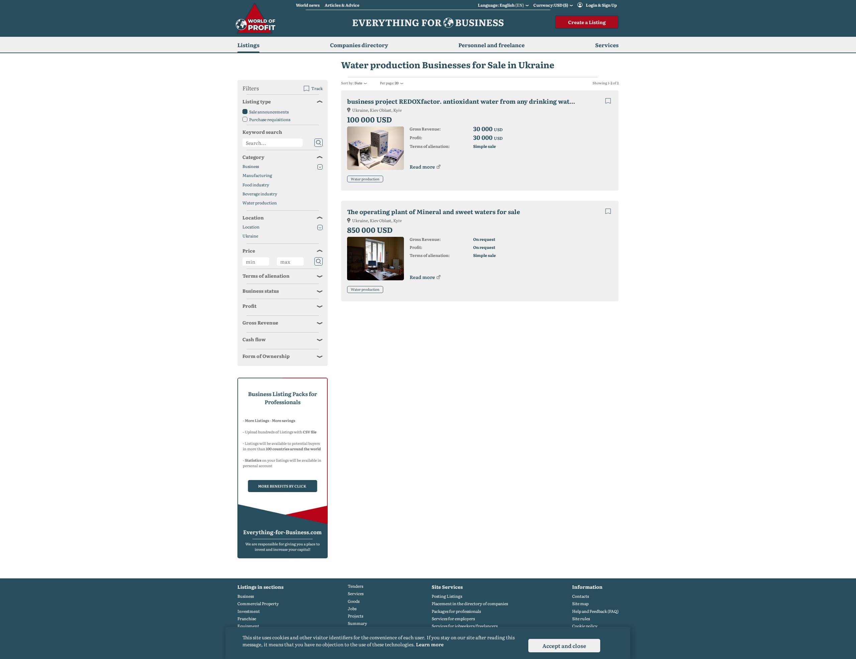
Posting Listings (447, 596)
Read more (422, 166)
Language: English (501, 5)
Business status (260, 290)
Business (250, 166)
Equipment (248, 626)
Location (253, 217)
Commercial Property (258, 603)
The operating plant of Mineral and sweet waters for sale (433, 211)
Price (248, 250)
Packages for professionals (456, 611)
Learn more (430, 644)
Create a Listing (587, 22)
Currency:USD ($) (550, 5)
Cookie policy (585, 626)
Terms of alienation (266, 275)
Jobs (352, 608)
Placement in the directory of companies (470, 603)
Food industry (255, 185)
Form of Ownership (266, 356)
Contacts (580, 596)
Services (355, 593)
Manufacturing (257, 175)
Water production (365, 178)
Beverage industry (259, 194)
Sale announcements (269, 112)
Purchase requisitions (269, 119)
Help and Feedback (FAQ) (595, 611)
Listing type (256, 101)
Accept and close (564, 646)
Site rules (581, 619)
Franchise (246, 619)
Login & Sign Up (601, 5)
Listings (248, 45)
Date (358, 82)
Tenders (355, 586)
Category (253, 157)
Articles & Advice (342, 5)
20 (397, 82)
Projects (355, 616)
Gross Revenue (260, 322)
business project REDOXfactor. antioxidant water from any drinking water (461, 101)
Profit (249, 305)
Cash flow (254, 339)
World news (308, 5)
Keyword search (262, 131)
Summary (357, 623)
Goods (353, 601)
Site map (580, 603)
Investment (248, 611)
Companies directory (359, 45)
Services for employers (453, 619)
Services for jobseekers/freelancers (465, 626)
